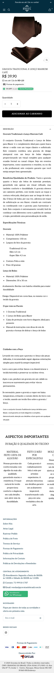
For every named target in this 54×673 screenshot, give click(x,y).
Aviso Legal (8, 529)
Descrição (8, 129)
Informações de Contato (14, 558)
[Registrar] (40, 618)
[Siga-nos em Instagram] (5, 632)
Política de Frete (10, 539)
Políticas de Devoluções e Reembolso (19, 563)
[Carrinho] (49, 10)
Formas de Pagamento (13, 548)
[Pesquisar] (9, 10)
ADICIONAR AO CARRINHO (27, 114)
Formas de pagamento (15, 84)
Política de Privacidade (13, 553)
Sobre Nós (7, 524)
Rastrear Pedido (10, 534)
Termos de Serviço (11, 544)
